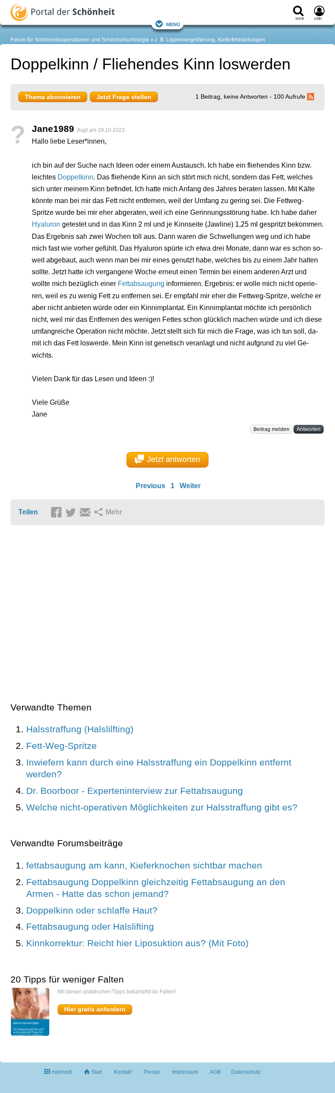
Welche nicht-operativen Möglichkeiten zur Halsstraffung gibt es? (161, 807)
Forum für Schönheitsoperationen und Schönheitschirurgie (79, 40)
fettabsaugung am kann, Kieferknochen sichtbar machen (144, 865)
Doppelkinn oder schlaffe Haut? (91, 910)
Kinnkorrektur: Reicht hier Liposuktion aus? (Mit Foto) (137, 943)
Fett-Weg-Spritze (61, 746)
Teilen (28, 512)
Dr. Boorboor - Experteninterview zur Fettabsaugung (134, 791)
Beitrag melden (271, 429)
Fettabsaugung (141, 283)
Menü (173, 24)
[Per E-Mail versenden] (86, 513)
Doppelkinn (75, 177)
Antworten (309, 429)
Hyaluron (46, 224)
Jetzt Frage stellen (123, 96)
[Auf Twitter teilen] (72, 513)
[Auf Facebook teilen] (57, 513)
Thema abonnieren (53, 96)
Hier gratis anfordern (95, 1009)
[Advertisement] (145, 614)
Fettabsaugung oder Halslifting (90, 926)
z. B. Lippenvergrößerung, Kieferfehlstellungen (210, 40)
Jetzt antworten (173, 459)
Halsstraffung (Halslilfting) (79, 729)
